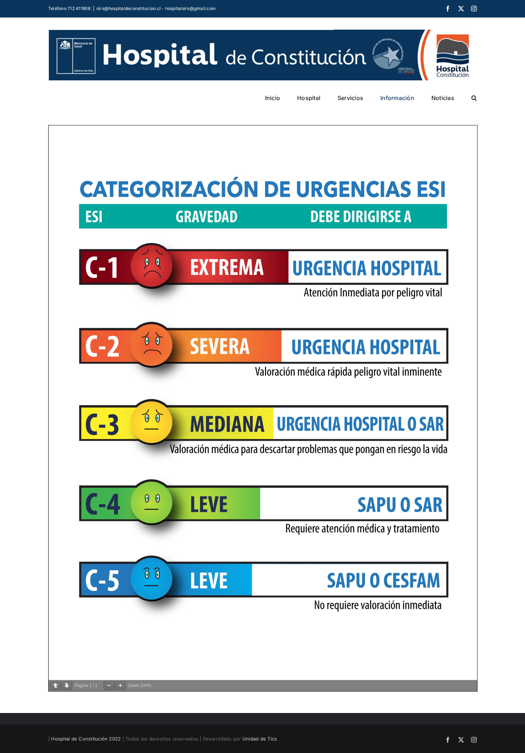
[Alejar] (109, 686)
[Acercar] (120, 686)
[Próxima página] (66, 686)
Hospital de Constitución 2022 (86, 739)
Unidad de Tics (259, 739)
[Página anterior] (55, 686)
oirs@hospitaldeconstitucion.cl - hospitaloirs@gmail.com (156, 8)
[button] (474, 98)
